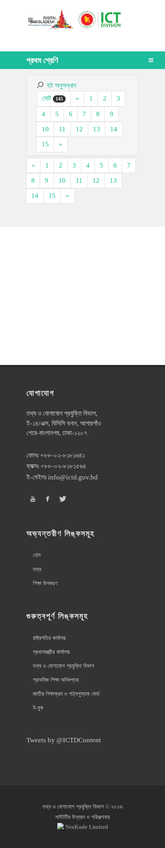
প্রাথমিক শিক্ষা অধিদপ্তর (56, 680)
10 (45, 129)
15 (45, 144)
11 (62, 129)
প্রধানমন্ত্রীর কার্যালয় (51, 652)
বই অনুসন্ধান (61, 85)
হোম (36, 555)
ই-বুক (38, 708)
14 (113, 129)
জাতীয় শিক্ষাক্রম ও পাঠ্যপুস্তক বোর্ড (66, 694)
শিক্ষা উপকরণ (45, 583)
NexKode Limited (86, 827)
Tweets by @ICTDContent (63, 740)
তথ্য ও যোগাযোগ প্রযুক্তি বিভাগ (63, 666)
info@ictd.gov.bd (73, 477)
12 (79, 129)
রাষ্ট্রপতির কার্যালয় (49, 638)
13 (96, 129)
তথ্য (37, 569)
